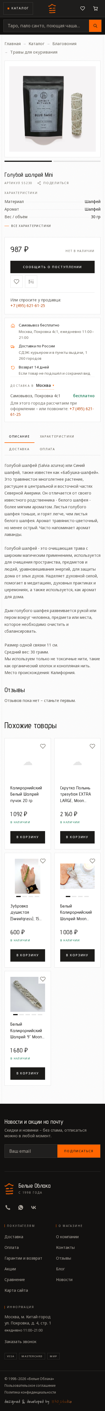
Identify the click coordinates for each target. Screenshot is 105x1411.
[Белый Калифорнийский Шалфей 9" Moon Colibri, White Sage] (27, 994)
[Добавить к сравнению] (31, 281)
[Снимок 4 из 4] (37, 896)
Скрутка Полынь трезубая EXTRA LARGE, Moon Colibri (75, 794)
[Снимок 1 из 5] (15, 1014)
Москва (45, 385)
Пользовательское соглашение (29, 1385)
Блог (60, 1268)
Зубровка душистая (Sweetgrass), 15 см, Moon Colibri (24, 912)
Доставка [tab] (19, 449)
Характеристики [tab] (57, 436)
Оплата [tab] (47, 449)
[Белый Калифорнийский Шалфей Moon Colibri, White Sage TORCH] (77, 876)
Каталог (20, 8)
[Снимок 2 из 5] (21, 1014)
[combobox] (46, 26)
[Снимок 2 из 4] (24, 896)
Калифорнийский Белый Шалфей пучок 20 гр (26, 794)
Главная (12, 43)
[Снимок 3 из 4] (31, 896)
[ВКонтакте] (33, 1207)
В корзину (28, 837)
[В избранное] (16, 281)
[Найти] (95, 26)
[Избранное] (82, 8)
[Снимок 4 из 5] (34, 1014)
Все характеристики (31, 226)
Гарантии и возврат (23, 1258)
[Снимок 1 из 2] (28, 161)
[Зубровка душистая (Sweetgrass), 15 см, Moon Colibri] (27, 876)
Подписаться (79, 1151)
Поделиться (56, 183)
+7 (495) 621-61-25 (27, 305)
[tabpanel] (52, 565)
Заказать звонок (20, 1341)
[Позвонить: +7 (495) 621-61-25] (8, 1207)
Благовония (64, 43)
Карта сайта (16, 1290)
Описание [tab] (19, 436)
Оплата (11, 1247)
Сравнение (14, 1279)
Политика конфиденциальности (30, 1392)
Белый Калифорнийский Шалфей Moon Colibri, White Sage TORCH (77, 912)
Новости (64, 1279)
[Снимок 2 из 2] (77, 161)
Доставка (13, 1236)
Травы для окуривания (33, 52)
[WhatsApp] (21, 1207)
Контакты (65, 1247)
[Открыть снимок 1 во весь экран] (52, 109)
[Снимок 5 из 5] (40, 1014)
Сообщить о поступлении (52, 267)
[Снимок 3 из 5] (27, 1014)
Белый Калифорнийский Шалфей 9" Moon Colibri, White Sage (27, 1030)
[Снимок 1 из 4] (18, 896)
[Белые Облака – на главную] (52, 8)
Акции (10, 1268)
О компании (67, 1236)
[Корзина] (95, 8)
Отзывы (63, 1258)
